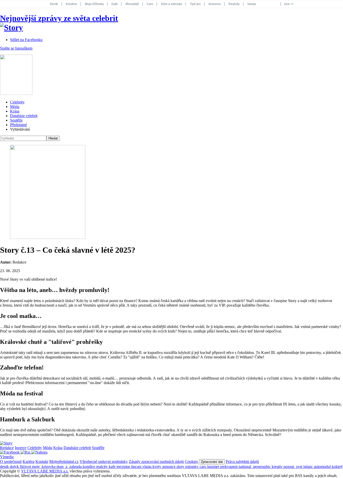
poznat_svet (293, 466)
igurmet (213, 466)
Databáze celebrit (23, 116)
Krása (14, 111)
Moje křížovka (94, 4)
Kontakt (41, 461)
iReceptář (132, 4)
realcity (102, 466)
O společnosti (11, 461)
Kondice (71, 4)
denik (5, 466)
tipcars (136, 466)
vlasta (147, 466)
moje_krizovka (44, 466)
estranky (192, 466)
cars (203, 466)
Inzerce (20, 448)
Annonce (214, 4)
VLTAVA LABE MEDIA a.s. (45, 471)
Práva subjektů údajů (242, 461)
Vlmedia (7, 457)
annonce (169, 466)
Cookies (191, 461)
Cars (150, 4)
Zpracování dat (212, 462)
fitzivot (26, 466)
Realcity (234, 4)
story (181, 466)
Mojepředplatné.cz (64, 461)
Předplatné (18, 125)
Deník (54, 4)
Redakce (7, 448)
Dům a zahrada (171, 4)
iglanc (308, 466)
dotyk (15, 466)
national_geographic (255, 466)
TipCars (195, 4)
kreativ (277, 466)
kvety (157, 466)
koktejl (337, 466)
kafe (113, 466)
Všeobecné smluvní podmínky (104, 461)
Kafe (114, 4)
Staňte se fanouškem (16, 48)
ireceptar (124, 466)
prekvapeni (229, 466)
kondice (89, 466)
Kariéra (28, 461)
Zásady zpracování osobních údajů (156, 461)
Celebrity (17, 102)
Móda (14, 106)
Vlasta (251, 4)
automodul (323, 466)
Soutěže (16, 120)
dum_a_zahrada (69, 466)
